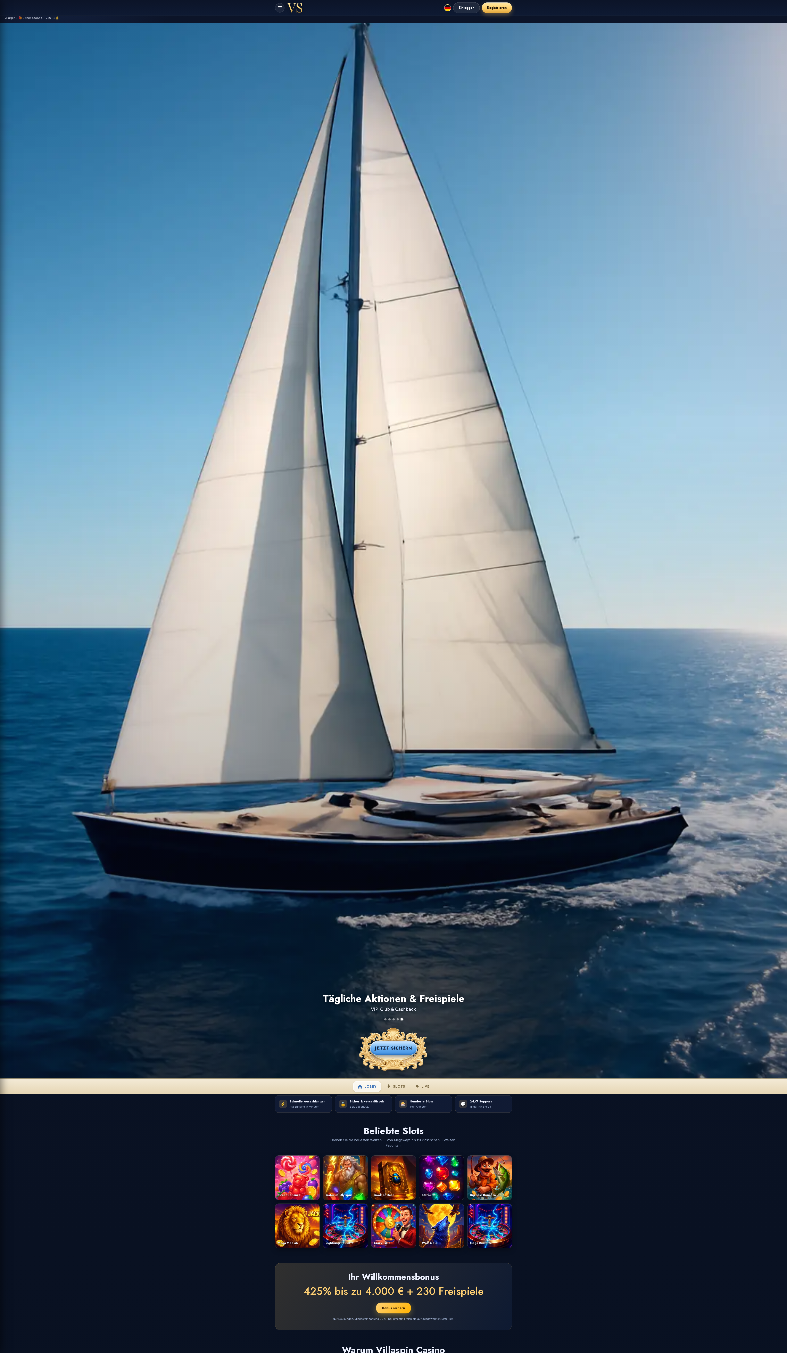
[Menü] (279, 8)
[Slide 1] (385, 1019)
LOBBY (370, 1086)
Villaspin (10, 17)
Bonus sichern (393, 1308)
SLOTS (399, 1086)
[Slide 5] (402, 1019)
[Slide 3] (393, 1019)
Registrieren (497, 7)
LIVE (426, 1086)
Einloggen (466, 7)
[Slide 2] (389, 1019)
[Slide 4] (398, 1019)
